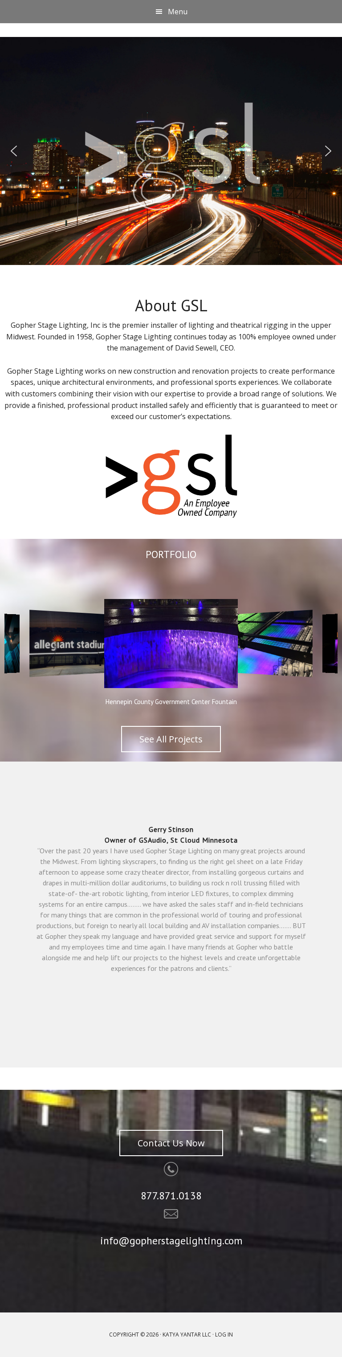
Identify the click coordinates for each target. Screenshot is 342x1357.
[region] (171, 151)
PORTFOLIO (171, 554)
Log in (224, 1334)
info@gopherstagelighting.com (171, 1240)
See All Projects (171, 739)
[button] (14, 151)
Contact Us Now (171, 1143)
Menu (177, 11)
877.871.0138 (171, 1195)
